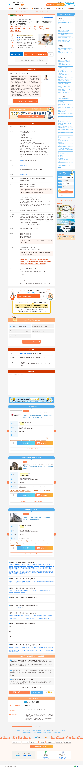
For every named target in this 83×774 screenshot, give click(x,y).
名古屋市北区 (28, 564)
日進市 (38, 569)
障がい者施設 (45, 616)
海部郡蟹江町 (16, 572)
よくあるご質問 (34, 742)
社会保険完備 (47, 650)
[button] (31, 342)
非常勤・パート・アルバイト (29, 599)
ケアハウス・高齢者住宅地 (26, 618)
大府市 (13, 569)
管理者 (26, 582)
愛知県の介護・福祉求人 (63, 20)
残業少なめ (24, 650)
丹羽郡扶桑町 (48, 571)
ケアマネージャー (29, 581)
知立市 (20, 569)
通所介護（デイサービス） (20, 616)
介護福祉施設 (19, 607)
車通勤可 (24, 647)
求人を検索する (48, 8)
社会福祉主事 (40, 590)
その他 (28, 607)
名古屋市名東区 (17, 567)
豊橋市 (29, 567)
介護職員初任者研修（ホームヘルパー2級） (28, 590)
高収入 (10, 648)
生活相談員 (19, 581)
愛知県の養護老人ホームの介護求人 (65, 90)
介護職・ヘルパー (12, 581)
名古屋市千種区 (17, 564)
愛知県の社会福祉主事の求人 (64, 36)
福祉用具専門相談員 (47, 732)
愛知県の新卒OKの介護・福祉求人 (65, 149)
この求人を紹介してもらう (28, 296)
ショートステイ (35, 618)
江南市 (40, 568)
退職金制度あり (15, 651)
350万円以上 (23, 637)
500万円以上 (34, 637)
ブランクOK (31, 648)
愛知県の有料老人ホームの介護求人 (65, 64)
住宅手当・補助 (35, 647)
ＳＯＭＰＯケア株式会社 (48, 17)
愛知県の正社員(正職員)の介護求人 (65, 48)
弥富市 (12, 571)
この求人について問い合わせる (35, 54)
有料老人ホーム (23, 165)
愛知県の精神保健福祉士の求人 (65, 40)
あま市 (20, 571)
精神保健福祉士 (17, 592)
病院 (10, 607)
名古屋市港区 (36, 566)
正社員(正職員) (23, 174)
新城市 (50, 568)
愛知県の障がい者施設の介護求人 (65, 79)
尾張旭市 (23, 569)
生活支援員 (22, 582)
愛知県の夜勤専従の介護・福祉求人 (65, 98)
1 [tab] (45, 46)
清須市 (48, 569)
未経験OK (41, 647)
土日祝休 (22, 648)
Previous (8, 431)
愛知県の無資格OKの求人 (63, 41)
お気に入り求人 (61, 8)
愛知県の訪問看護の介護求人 (64, 82)
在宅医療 (24, 607)
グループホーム (39, 616)
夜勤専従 (11, 647)
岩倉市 (31, 569)
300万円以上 (17, 637)
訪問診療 (14, 618)
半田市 (43, 567)
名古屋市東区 (22, 564)
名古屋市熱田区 (23, 566)
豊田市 (20, 568)
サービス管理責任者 (16, 582)
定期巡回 (18, 618)
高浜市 (27, 569)
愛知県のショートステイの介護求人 (65, 89)
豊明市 (34, 569)
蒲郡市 (30, 568)
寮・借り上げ (29, 647)
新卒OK (19, 650)
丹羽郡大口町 (42, 571)
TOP (12, 8)
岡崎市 (32, 567)
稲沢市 (47, 568)
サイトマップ (25, 742)
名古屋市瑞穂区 (17, 566)
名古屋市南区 (42, 566)
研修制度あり (45, 648)
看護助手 (23, 581)
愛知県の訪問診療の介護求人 (64, 83)
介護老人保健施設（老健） (19, 615)
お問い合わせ (67, 742)
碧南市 (13, 568)
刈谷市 (16, 568)
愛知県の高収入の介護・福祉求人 (65, 121)
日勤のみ (26, 648)
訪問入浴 (50, 616)
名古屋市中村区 (41, 564)
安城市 (23, 568)
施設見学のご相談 (15, 54)
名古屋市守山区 (49, 566)
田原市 (41, 569)
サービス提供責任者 (38, 581)
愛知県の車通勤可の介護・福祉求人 (65, 102)
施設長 (43, 581)
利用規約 (42, 742)
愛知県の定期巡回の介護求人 (64, 85)
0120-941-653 (33, 702)
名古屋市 (11, 564)
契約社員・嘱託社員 (20, 599)
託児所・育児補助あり (31, 650)
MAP (18, 40)
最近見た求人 (72, 8)
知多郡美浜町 (47, 572)
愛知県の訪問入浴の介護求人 (64, 80)
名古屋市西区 (34, 564)
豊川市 (50, 567)
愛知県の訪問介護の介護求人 (64, 60)
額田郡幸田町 (15, 573)
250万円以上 (11, 637)
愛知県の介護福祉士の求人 (64, 30)
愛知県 (18, 37)
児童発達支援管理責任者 (27, 732)
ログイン (70, 4)
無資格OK (23, 592)
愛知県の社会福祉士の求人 (64, 31)
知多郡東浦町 (34, 572)
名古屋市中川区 (30, 566)
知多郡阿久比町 (28, 572)
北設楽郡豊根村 (22, 573)
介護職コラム (59, 742)
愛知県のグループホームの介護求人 (65, 77)
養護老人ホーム (42, 618)
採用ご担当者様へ (16, 742)
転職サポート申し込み (41, 746)
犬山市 (33, 568)
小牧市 (43, 568)
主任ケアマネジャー (48, 730)
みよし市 (16, 571)
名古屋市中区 (47, 564)
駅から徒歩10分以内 (17, 647)
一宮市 (36, 567)
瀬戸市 (39, 567)
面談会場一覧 (36, 8)
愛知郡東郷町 (28, 571)
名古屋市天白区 (24, 567)
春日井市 (46, 567)
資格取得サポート (38, 648)
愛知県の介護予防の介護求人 (64, 92)
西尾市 (26, 568)
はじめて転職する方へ (66, 195)
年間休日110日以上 (16, 648)
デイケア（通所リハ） (30, 616)
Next (55, 431)
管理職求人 (46, 647)
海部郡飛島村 (22, 572)
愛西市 (44, 569)
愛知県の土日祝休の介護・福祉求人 (65, 126)
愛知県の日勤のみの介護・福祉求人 (65, 127)
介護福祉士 (11, 590)
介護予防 (47, 618)
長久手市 (23, 571)
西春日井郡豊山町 (35, 571)
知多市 (16, 569)
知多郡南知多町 (41, 572)
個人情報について (50, 742)
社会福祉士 (17, 590)
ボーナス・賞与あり (40, 650)
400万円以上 (28, 637)
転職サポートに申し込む (55, 4)
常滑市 (37, 568)
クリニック (14, 607)
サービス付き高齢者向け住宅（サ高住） (39, 615)
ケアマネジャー (39, 730)
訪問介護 (11, 615)
